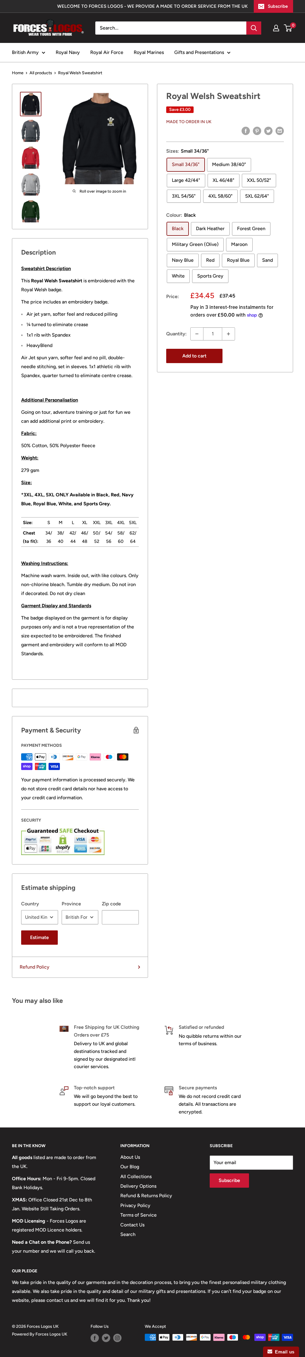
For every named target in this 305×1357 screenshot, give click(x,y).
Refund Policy (34, 967)
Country (30, 904)
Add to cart (194, 356)
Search (128, 1234)
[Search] (253, 28)
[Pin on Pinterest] (257, 130)
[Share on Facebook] (246, 130)
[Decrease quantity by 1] (197, 334)
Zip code (111, 904)
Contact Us (132, 1225)
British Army (25, 52)
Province (71, 904)
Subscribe (278, 6)
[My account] (276, 28)
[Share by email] (280, 130)
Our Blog (129, 1166)
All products (40, 72)
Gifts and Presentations (199, 52)
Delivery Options (138, 1186)
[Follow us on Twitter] (106, 1338)
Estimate (39, 937)
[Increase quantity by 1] (228, 334)
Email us (283, 1351)
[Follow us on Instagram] (117, 1338)
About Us (130, 1157)
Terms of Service (138, 1215)
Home (18, 72)
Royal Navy (68, 52)
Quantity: (176, 334)
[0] (288, 28)
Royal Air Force (106, 52)
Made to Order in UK (188, 121)
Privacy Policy (135, 1205)
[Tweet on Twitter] (268, 130)
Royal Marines (149, 52)
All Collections (136, 1176)
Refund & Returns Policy (146, 1195)
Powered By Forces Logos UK (39, 1334)
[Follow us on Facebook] (95, 1338)
